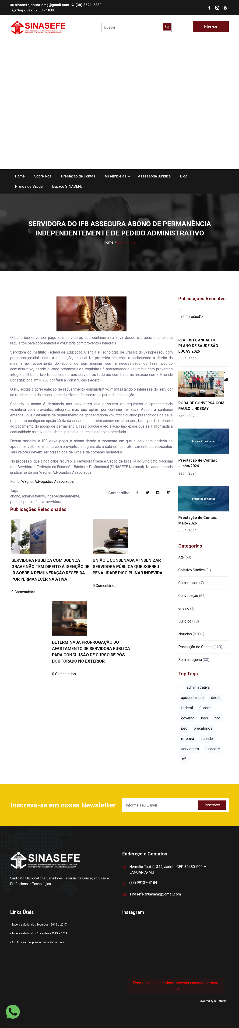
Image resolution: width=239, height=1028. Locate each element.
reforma (187, 738)
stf (183, 759)
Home (20, 176)
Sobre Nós (43, 176)
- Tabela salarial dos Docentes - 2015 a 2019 (38, 933)
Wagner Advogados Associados (47, 481)
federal (187, 708)
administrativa (198, 687)
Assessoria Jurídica (154, 176)
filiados (205, 708)
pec (184, 728)
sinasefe (212, 749)
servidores (190, 749)
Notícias (185, 634)
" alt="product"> (191, 314)
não (217, 718)
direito (216, 697)
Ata (181, 557)
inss (204, 718)
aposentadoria (192, 697)
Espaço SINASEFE (67, 186)
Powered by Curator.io (212, 1001)
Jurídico (184, 621)
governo (187, 718)
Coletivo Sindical (192, 570)
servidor (207, 738)
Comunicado (188, 583)
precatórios (203, 728)
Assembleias (115, 176)
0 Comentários (23, 592)
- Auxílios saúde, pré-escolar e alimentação (38, 942)
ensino (183, 608)
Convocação (188, 595)
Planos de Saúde (29, 186)
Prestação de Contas (78, 176)
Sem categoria (190, 659)
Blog (183, 176)
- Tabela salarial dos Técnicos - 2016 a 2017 (38, 924)
